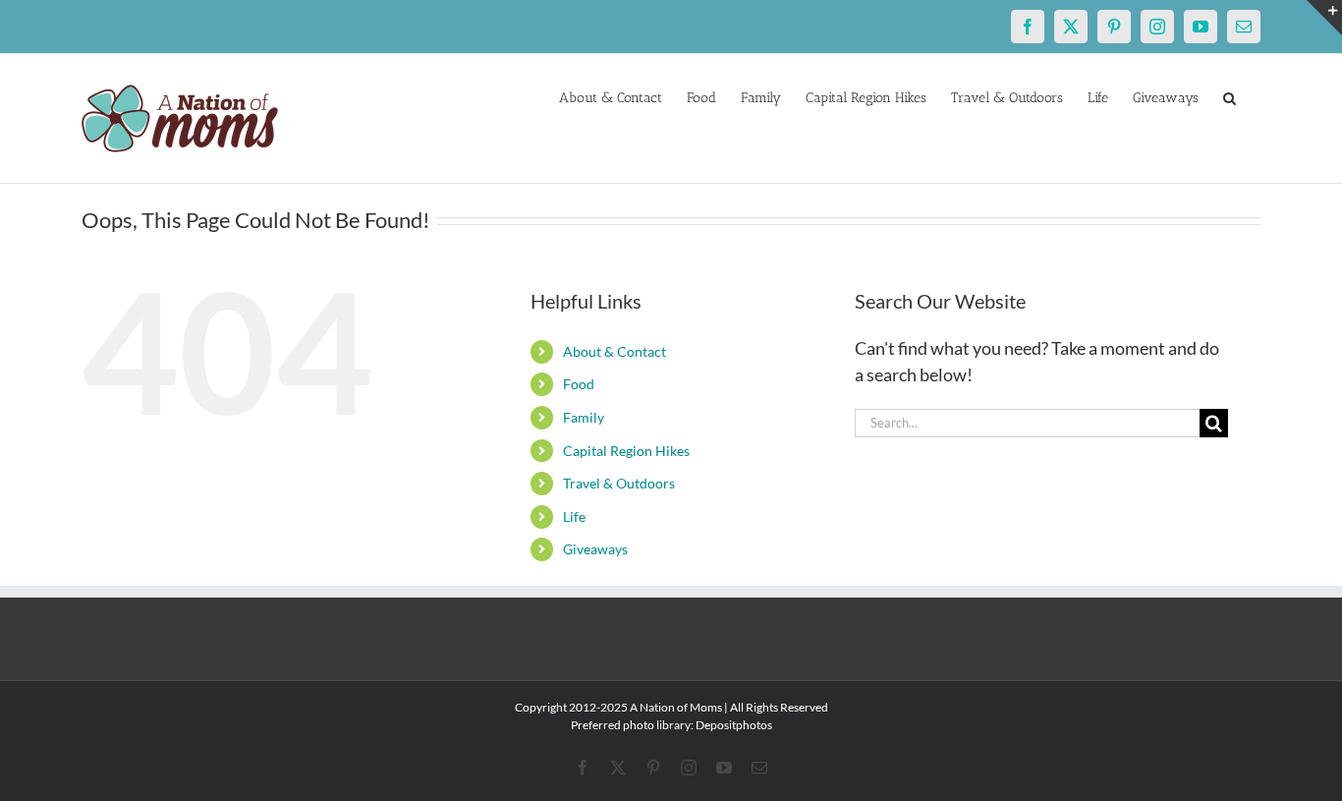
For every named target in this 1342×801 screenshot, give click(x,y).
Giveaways (595, 549)
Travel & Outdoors (619, 483)
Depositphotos (734, 724)
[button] (1229, 96)
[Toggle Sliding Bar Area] (1324, 17)
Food (578, 383)
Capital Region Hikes (626, 450)
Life (574, 516)
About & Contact (614, 351)
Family (583, 417)
